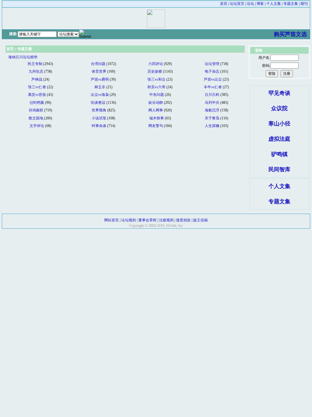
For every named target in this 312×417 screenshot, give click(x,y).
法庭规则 (166, 220)
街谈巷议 (98, 102)
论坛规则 (128, 220)
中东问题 (156, 94)
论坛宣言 (237, 4)
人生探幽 (212, 126)
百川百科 (212, 94)
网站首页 (111, 220)
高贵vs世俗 (37, 94)
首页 (223, 4)
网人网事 (155, 110)
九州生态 (36, 71)
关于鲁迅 (212, 118)
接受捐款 (183, 220)
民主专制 (35, 64)
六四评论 (155, 64)
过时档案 (37, 102)
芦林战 (36, 79)
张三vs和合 (156, 79)
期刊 (304, 4)
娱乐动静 (155, 102)
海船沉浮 (212, 110)
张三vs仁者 (37, 87)
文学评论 (37, 126)
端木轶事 (156, 118)
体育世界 (99, 71)
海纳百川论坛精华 (22, 57)
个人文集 (273, 4)
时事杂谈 (99, 126)
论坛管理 (212, 64)
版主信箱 (200, 220)
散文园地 (36, 118)
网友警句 (155, 126)
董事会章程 (147, 220)
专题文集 (290, 4)
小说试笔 (99, 118)
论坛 (250, 4)
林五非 (99, 87)
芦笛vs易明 (100, 79)
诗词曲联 (36, 110)
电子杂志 (212, 71)
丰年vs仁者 (213, 87)
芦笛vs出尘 (213, 79)
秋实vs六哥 (156, 87)
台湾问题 (98, 64)
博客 (260, 4)
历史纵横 (154, 71)
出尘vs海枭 (100, 94)
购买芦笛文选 (290, 34)
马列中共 (212, 102)
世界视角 (99, 110)
